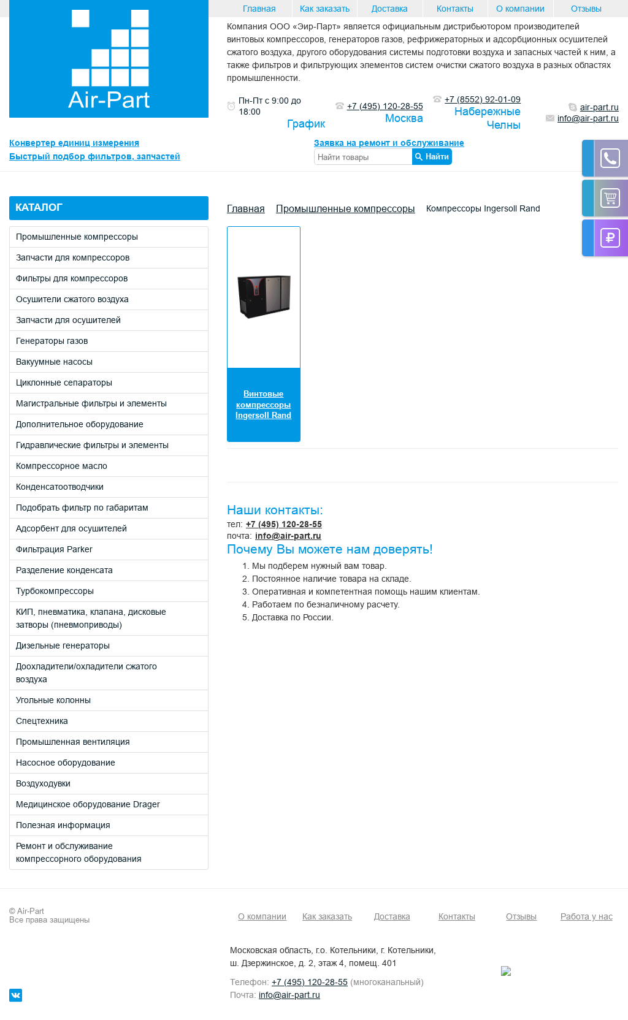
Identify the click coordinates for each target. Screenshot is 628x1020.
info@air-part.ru (288, 535)
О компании (520, 8)
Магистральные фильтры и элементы (91, 403)
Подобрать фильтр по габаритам (82, 507)
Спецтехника (42, 721)
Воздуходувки (43, 783)
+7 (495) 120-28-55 (284, 524)
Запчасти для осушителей (68, 320)
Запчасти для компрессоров (72, 257)
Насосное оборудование (65, 762)
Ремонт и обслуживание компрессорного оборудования (79, 852)
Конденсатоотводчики (60, 487)
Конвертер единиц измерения (74, 143)
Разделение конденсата (64, 570)
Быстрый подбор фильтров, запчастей (94, 156)
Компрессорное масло (61, 466)
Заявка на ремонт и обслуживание (389, 143)
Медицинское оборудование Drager (88, 804)
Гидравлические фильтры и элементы (92, 445)
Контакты (455, 8)
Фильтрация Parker (54, 549)
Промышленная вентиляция (73, 742)
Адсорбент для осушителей (71, 528)
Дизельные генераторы (63, 645)
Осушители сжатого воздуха (72, 299)
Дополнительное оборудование (80, 424)
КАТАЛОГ (39, 207)
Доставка (390, 8)
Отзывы (586, 8)
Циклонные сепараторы (64, 382)
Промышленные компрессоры (77, 237)
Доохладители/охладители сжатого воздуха (86, 672)
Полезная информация (63, 825)
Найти (437, 156)
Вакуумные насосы (54, 362)
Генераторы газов (52, 341)
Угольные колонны (53, 700)
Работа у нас (587, 916)
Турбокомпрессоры (55, 591)
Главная (259, 8)
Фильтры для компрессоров (72, 278)
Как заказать (325, 8)
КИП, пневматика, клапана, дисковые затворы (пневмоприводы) (91, 618)
